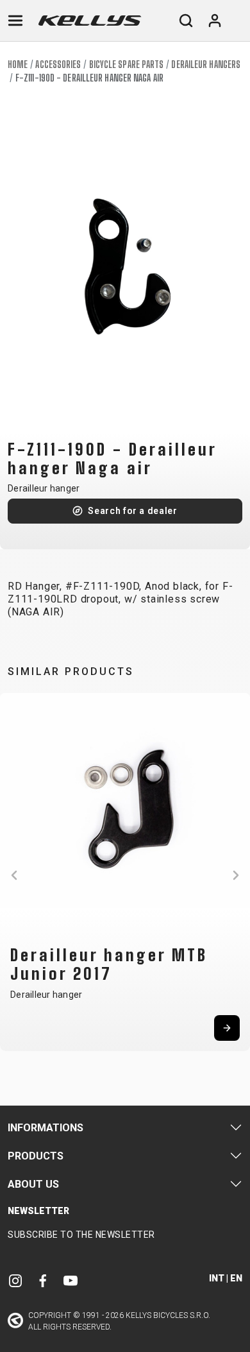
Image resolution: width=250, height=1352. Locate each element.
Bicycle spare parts (126, 64)
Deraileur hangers (205, 64)
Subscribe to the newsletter (81, 1234)
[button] (14, 875)
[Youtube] (70, 1280)
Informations (45, 1128)
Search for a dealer (132, 511)
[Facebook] (43, 1280)
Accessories (58, 64)
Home (18, 64)
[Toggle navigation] (15, 20)
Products (35, 1156)
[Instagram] (15, 1280)
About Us (33, 1184)
